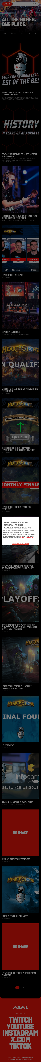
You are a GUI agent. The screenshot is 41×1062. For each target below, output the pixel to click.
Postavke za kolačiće (20, 544)
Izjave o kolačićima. (26, 538)
